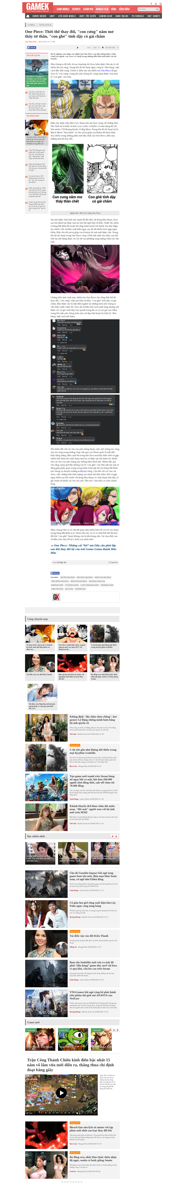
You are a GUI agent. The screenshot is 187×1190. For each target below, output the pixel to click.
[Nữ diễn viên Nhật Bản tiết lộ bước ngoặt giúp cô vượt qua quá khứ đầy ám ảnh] (42, 693)
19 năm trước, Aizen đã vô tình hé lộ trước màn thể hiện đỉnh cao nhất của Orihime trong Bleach (36, 140)
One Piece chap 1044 (97, 581)
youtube (156, 4)
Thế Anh (73, 734)
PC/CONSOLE (138, 15)
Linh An (73, 1171)
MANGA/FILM (102, 9)
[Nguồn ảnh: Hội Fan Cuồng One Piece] (85, 176)
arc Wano (69, 589)
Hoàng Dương (75, 917)
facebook (151, 4)
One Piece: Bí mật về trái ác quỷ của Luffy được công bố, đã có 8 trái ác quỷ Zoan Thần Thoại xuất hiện (38, 107)
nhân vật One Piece (103, 577)
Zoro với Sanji (57, 589)
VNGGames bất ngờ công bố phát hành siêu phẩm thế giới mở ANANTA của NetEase (93, 995)
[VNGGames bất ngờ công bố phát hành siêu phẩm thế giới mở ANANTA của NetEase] (46, 1003)
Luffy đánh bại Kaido (90, 585)
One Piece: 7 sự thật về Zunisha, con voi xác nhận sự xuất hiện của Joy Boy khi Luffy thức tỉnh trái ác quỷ (36, 81)
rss (161, 4)
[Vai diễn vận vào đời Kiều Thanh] (40, 664)
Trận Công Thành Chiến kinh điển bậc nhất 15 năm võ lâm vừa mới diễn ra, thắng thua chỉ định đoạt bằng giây (70, 1065)
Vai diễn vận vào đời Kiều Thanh (39, 674)
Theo (85, 562)
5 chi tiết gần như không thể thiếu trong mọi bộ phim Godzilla (103, 646)
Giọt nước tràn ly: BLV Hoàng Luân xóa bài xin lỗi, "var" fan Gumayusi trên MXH (36, 179)
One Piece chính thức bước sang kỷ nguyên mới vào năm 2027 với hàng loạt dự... (72, 647)
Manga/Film (45, 25)
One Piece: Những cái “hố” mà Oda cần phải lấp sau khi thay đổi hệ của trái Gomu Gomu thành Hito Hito (83, 549)
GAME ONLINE (122, 15)
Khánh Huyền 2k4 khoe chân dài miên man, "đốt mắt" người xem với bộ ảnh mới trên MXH (92, 809)
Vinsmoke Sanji (107, 585)
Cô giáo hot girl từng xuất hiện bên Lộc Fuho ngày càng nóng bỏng (93, 904)
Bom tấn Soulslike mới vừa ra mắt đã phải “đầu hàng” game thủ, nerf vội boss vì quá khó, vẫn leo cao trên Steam (93, 965)
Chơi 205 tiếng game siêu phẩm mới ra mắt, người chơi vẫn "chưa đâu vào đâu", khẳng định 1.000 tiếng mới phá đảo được (37, 154)
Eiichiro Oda (80, 589)
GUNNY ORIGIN (39, 15)
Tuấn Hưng (74, 799)
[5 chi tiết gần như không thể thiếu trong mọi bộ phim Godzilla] (105, 634)
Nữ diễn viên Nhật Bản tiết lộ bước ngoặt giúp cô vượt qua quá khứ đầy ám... (42, 706)
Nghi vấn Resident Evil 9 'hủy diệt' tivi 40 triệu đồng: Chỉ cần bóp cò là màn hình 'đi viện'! (37, 167)
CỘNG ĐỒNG (124, 9)
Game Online (85, 799)
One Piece (106, 70)
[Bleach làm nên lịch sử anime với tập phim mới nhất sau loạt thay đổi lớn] (72, 664)
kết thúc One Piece (85, 577)
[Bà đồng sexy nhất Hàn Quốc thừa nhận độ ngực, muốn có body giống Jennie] (105, 664)
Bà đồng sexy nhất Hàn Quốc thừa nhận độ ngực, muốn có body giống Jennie (104, 676)
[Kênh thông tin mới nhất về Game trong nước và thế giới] (37, 7)
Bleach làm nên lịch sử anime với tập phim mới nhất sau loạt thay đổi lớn (71, 676)
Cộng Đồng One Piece (60, 581)
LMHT (52, 15)
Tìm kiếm (158, 9)
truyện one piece (68, 577)
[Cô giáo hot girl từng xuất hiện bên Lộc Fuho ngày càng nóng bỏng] (46, 914)
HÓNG (113, 9)
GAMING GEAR (105, 15)
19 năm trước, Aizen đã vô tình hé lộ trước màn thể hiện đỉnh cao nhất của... (39, 647)
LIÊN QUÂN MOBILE (67, 15)
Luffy (81, 471)
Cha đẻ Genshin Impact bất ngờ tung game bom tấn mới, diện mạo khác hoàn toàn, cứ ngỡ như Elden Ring (93, 876)
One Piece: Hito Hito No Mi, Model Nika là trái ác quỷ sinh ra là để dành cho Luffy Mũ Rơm (37, 95)
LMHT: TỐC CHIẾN (87, 15)
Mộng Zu (73, 947)
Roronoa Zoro (57, 585)
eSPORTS (76, 9)
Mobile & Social (83, 734)
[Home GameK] (28, 16)
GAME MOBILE (63, 9)
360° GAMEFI (153, 15)
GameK (31, 25)
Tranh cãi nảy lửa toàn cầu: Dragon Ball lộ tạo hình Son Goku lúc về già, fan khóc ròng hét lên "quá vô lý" (37, 206)
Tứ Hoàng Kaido (72, 585)
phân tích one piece (79, 581)
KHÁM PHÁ (88, 9)
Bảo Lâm (73, 766)
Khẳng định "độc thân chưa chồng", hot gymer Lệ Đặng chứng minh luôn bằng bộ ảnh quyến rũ (93, 719)
